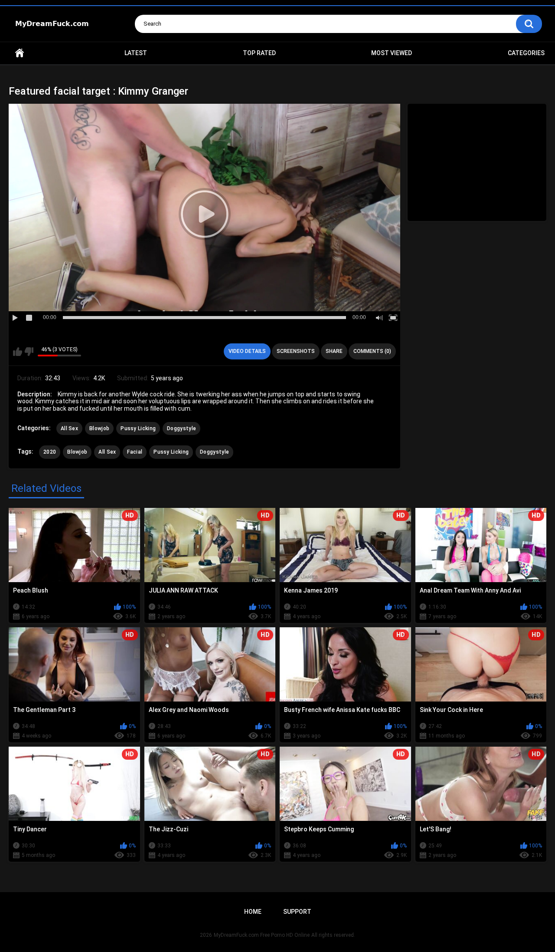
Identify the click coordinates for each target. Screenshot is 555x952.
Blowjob (99, 428)
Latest (135, 52)
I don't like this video (28, 351)
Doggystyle (181, 428)
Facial (134, 452)
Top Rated (259, 52)
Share (334, 351)
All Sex (69, 428)
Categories (526, 52)
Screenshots (296, 351)
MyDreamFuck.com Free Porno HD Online (262, 935)
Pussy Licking (138, 428)
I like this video (17, 351)
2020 (49, 452)
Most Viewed (391, 52)
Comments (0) (372, 351)
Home (19, 53)
